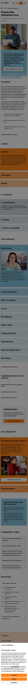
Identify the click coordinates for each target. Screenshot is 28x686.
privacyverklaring (8, 668)
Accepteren (14, 675)
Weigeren (14, 679)
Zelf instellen (14, 682)
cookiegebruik (15, 666)
